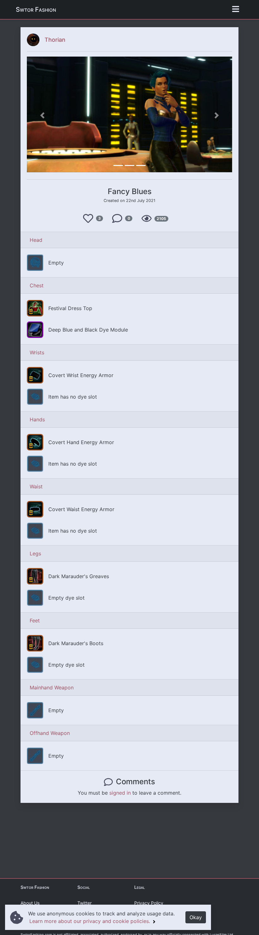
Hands (37, 419)
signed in (120, 793)
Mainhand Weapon (52, 687)
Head (36, 240)
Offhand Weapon (50, 733)
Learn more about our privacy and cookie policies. (90, 921)
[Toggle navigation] (235, 9)
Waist (36, 486)
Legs (35, 553)
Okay (196, 917)
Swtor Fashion (36, 9)
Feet (35, 620)
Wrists (37, 352)
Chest (37, 285)
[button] (42, 115)
